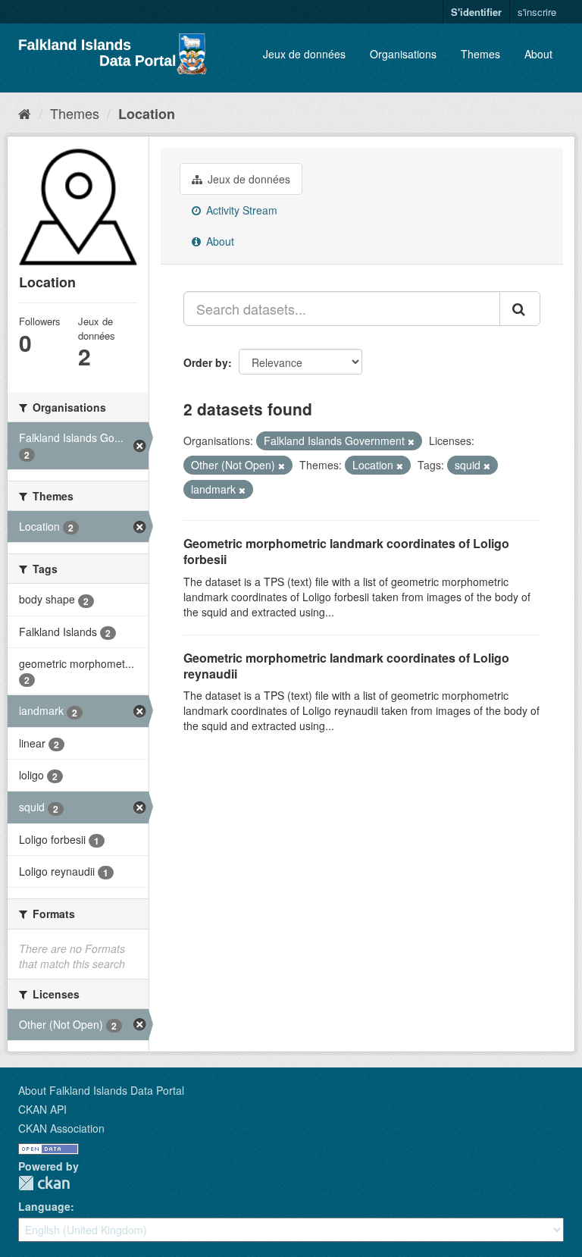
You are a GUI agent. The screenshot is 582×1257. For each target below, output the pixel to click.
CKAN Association (61, 1128)
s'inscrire (537, 12)
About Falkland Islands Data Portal (101, 1090)
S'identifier (476, 12)
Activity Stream (240, 210)
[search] (519, 308)
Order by (205, 362)
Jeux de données (304, 53)
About (538, 53)
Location (146, 114)
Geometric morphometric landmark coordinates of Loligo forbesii (346, 551)
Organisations (403, 53)
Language (44, 1206)
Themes (480, 53)
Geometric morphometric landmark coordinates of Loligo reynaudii (346, 665)
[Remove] (411, 441)
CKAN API (42, 1109)
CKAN (44, 1183)
